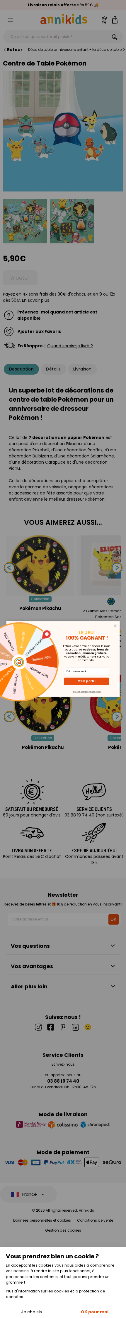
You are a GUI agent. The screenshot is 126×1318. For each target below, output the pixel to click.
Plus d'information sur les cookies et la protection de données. (55, 1294)
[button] (86, 681)
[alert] (63, 659)
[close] (115, 625)
